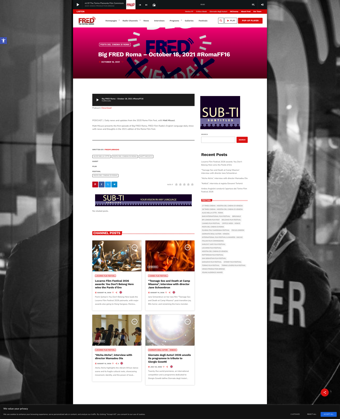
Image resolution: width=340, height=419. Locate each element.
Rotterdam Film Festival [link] (212, 255)
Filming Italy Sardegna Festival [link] (216, 230)
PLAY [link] (230, 20)
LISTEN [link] (80, 11)
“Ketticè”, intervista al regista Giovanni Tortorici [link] (222, 183)
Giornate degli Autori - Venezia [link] (162, 350)
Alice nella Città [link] (102, 156)
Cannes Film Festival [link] (158, 276)
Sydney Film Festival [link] (232, 262)
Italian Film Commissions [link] (213, 241)
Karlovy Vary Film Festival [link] (213, 244)
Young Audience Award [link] (212, 273)
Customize (295, 414)
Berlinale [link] (236, 216)
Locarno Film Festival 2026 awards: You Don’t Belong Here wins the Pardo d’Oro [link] (114, 284)
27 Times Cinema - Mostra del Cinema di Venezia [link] (222, 206)
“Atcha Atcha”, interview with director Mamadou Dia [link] (113, 356)
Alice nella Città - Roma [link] (212, 213)
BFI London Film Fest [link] (211, 220)
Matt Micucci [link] (146, 156)
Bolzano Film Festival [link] (231, 220)
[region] (170, 412)
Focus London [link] (238, 230)
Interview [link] (152, 267)
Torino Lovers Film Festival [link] (234, 265)
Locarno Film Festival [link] (105, 276)
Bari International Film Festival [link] (216, 216)
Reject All (311, 414)
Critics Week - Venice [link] (231, 223)
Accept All (328, 414)
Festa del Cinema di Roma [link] (114, 44)
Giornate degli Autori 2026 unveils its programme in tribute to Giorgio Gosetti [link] (169, 358)
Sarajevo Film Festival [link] (212, 262)
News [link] (97, 267)
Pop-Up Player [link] (250, 20)
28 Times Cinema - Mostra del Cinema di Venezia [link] (222, 209)
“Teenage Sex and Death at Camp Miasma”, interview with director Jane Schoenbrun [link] (169, 284)
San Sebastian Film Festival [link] (214, 258)
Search (204, 134)
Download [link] (107, 108)
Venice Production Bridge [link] (213, 269)
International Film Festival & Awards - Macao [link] (222, 237)
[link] (3, 40)
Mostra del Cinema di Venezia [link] (215, 251)
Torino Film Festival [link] (211, 265)
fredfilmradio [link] (112, 150)
